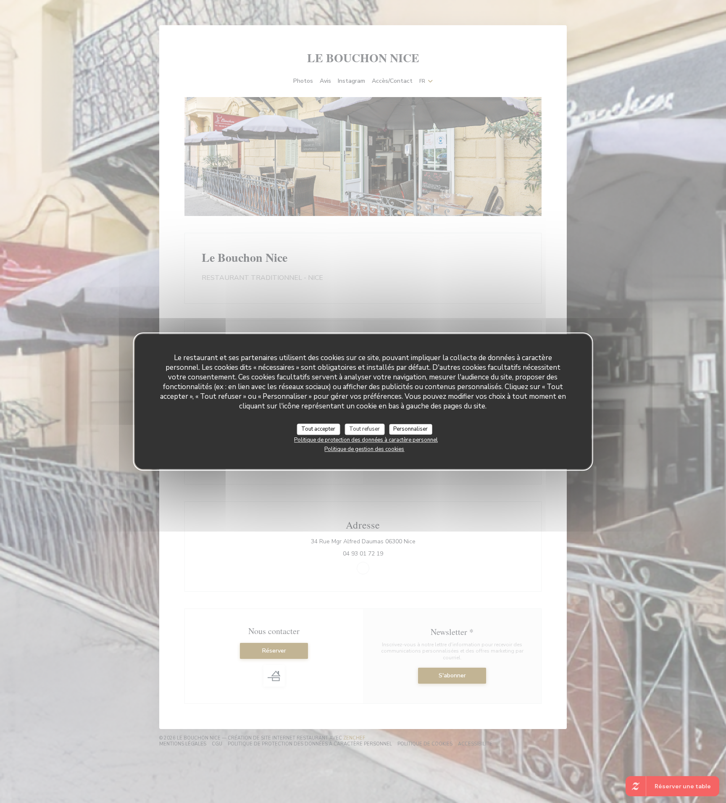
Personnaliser (410, 429)
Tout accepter (318, 429)
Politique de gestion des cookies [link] (364, 449)
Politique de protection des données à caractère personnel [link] (366, 440)
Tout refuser (364, 429)
